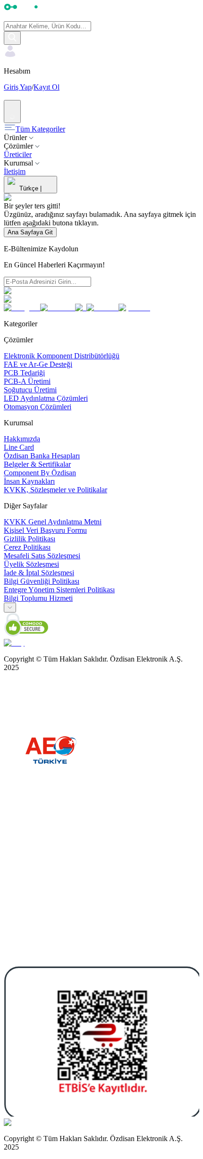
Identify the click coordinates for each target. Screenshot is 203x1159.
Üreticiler (18, 154)
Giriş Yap (18, 87)
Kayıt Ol (46, 87)
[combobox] (10, 608)
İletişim (14, 171)
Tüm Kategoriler (40, 129)
